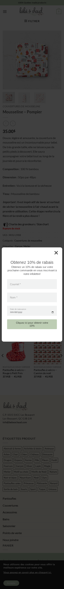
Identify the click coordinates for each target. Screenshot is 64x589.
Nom (13, 297)
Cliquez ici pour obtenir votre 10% (32, 324)
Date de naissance (18, 309)
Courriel (15, 284)
